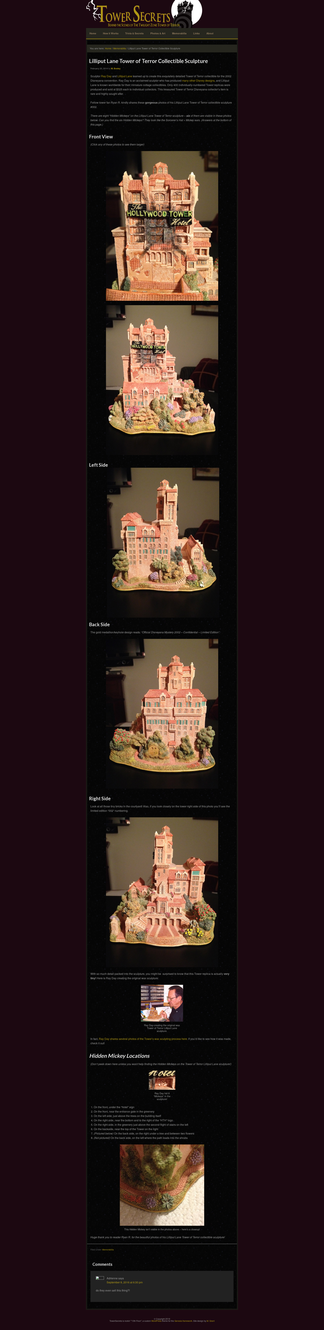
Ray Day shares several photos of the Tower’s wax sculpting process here (143, 1039)
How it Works (110, 33)
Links (196, 33)
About (209, 33)
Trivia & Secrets (134, 33)
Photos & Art (157, 33)
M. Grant (210, 1320)
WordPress (156, 1320)
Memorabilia (179, 33)
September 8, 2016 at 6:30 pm (125, 1282)
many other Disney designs (198, 80)
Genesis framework (183, 1320)
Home (92, 33)
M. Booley (115, 68)
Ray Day (106, 76)
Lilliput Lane (124, 76)
